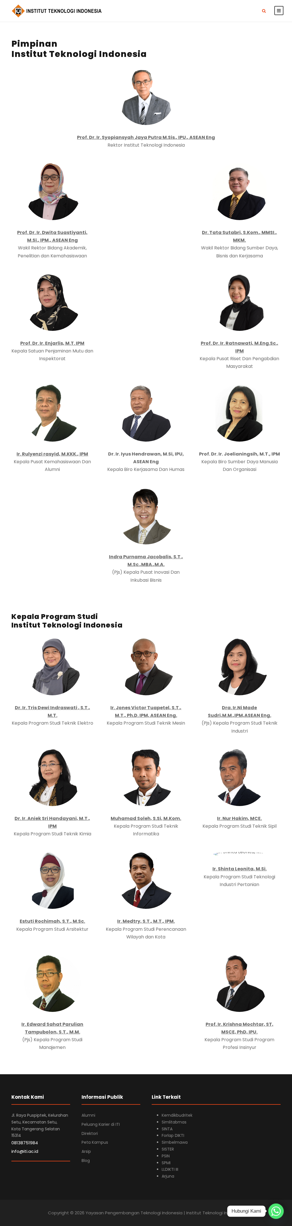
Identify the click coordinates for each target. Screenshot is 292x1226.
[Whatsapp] (276, 1211)
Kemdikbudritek (177, 1115)
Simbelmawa (175, 1142)
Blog (86, 1160)
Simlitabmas (174, 1122)
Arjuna (168, 1176)
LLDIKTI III (170, 1169)
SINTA (167, 1129)
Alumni (88, 1115)
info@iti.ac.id (24, 1151)
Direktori (90, 1133)
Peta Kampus (95, 1142)
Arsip (86, 1151)
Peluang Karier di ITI (101, 1124)
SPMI (166, 1163)
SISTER (168, 1149)
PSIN (166, 1156)
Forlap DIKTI (173, 1135)
